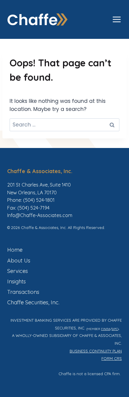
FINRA (105, 329)
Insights (16, 281)
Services (17, 271)
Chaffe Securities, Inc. (33, 302)
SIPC (115, 329)
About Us (18, 260)
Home (14, 249)
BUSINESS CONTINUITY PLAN (96, 351)
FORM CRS (111, 358)
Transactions (23, 291)
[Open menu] (117, 19)
